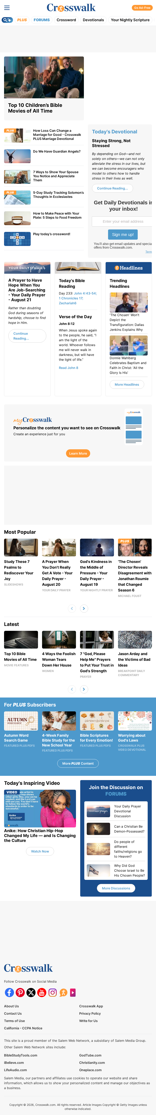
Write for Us (88, 1021)
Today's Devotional (114, 132)
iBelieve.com (14, 1063)
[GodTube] (74, 992)
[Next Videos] (84, 609)
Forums (42, 20)
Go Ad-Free (142, 7)
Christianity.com (92, 1063)
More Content (78, 763)
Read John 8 (68, 368)
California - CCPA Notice (23, 1028)
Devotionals (93, 20)
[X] (31, 992)
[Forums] (63, 992)
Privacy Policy (90, 1013)
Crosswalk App (91, 1006)
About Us (11, 1006)
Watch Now (40, 851)
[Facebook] (9, 992)
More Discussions (116, 888)
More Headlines (127, 384)
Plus (22, 20)
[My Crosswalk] (66, 421)
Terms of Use (14, 1021)
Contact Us (13, 1013)
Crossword (66, 20)
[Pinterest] (20, 992)
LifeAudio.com (15, 1070)
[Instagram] (52, 992)
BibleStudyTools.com (20, 1055)
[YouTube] (41, 992)
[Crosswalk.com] (71, 8)
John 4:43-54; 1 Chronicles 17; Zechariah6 (78, 298)
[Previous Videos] (72, 609)
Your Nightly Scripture (130, 20)
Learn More (78, 453)
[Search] (7, 20)
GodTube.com (90, 1055)
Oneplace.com (90, 1070)
